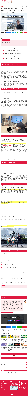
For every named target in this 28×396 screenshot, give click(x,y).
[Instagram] (18, 320)
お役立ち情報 (3, 389)
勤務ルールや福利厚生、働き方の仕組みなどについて (11, 50)
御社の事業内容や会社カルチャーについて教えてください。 (12, 58)
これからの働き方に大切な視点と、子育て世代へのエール (12, 56)
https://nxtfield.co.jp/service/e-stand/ (7, 145)
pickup (14, 312)
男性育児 (2, 6)
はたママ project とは (4, 383)
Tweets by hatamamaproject (5, 373)
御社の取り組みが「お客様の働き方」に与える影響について (12, 53)
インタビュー (6, 312)
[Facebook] (10, 320)
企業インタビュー (11, 312)
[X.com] (13, 320)
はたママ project (12, 394)
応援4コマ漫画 (3, 364)
